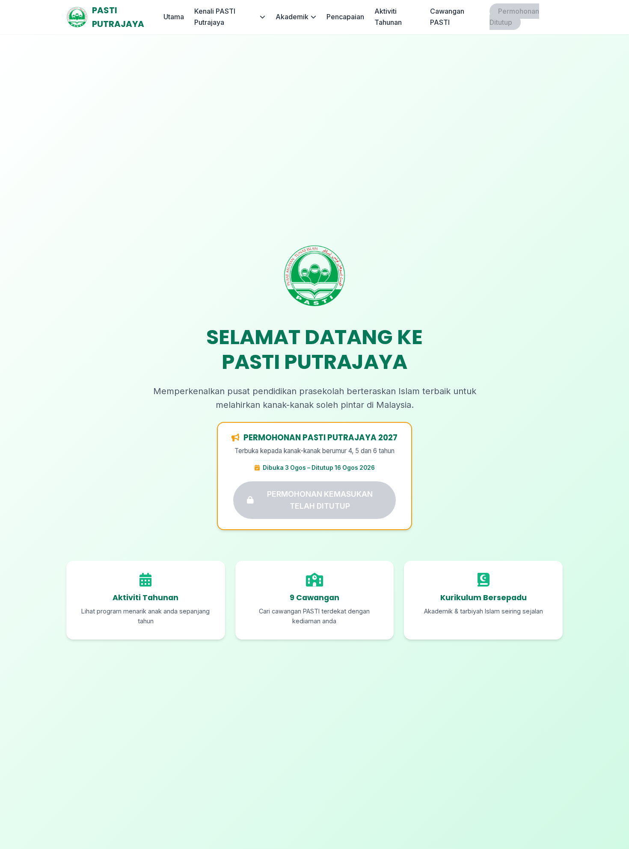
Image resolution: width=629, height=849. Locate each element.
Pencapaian (345, 16)
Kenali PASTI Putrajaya (214, 17)
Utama (173, 16)
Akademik (292, 16)
